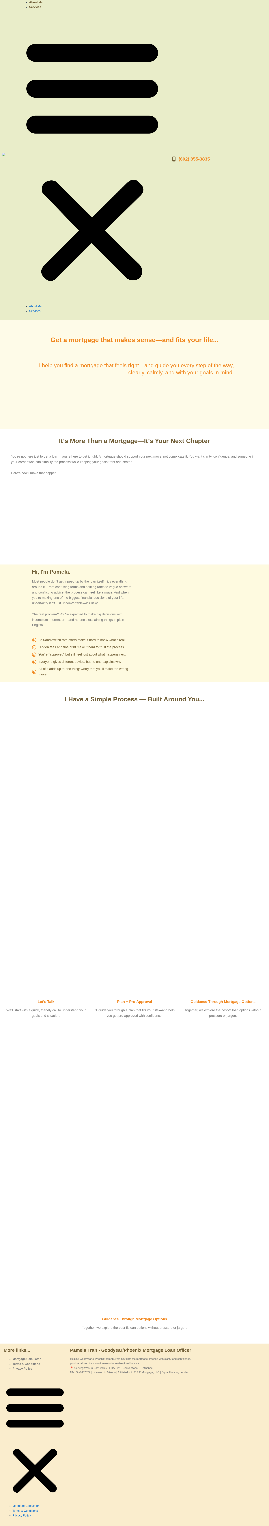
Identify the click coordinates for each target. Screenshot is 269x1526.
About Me (35, 2)
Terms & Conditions (26, 1363)
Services (35, 7)
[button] (92, 159)
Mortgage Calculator (26, 1359)
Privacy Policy (22, 1368)
